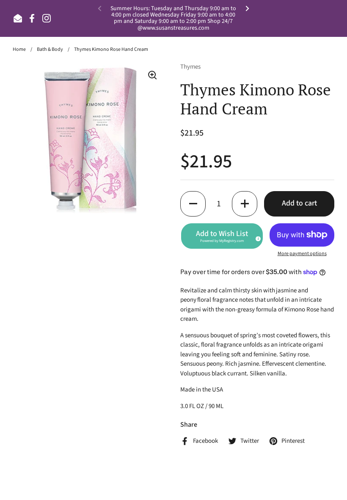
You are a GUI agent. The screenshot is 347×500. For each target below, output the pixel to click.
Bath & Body (50, 49)
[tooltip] (257, 237)
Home (19, 49)
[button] (193, 204)
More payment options (302, 253)
